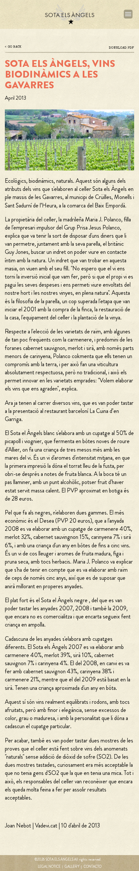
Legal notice (49, 866)
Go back (14, 47)
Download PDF (121, 48)
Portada (69, 14)
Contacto (93, 866)
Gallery (72, 866)
